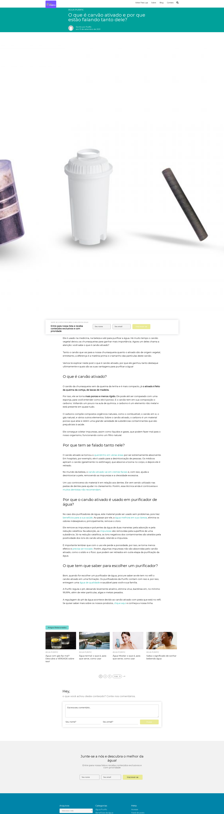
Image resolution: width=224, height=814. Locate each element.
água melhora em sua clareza (131, 517)
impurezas (106, 531)
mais (116, 676)
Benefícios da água (104, 813)
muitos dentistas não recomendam (82, 489)
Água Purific (52, 652)
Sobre (153, 3)
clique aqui (120, 603)
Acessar (134, 810)
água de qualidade (90, 582)
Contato (170, 3)
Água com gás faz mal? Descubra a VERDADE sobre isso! (60, 659)
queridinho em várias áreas (108, 455)
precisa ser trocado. (82, 548)
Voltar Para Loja (141, 3)
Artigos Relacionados (57, 627)
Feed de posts (137, 813)
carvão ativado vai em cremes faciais (107, 472)
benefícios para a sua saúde (78, 517)
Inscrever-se (141, 326)
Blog (161, 3)
